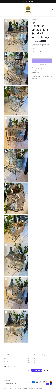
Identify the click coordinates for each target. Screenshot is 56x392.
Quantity (33, 48)
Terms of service (39, 388)
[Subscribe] (28, 370)
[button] (3, 9)
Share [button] (34, 83)
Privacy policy (32, 388)
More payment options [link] (42, 64)
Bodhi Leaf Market (10, 388)
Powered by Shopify (17, 388)
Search (5, 358)
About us (6, 361)
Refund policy (25, 388)
